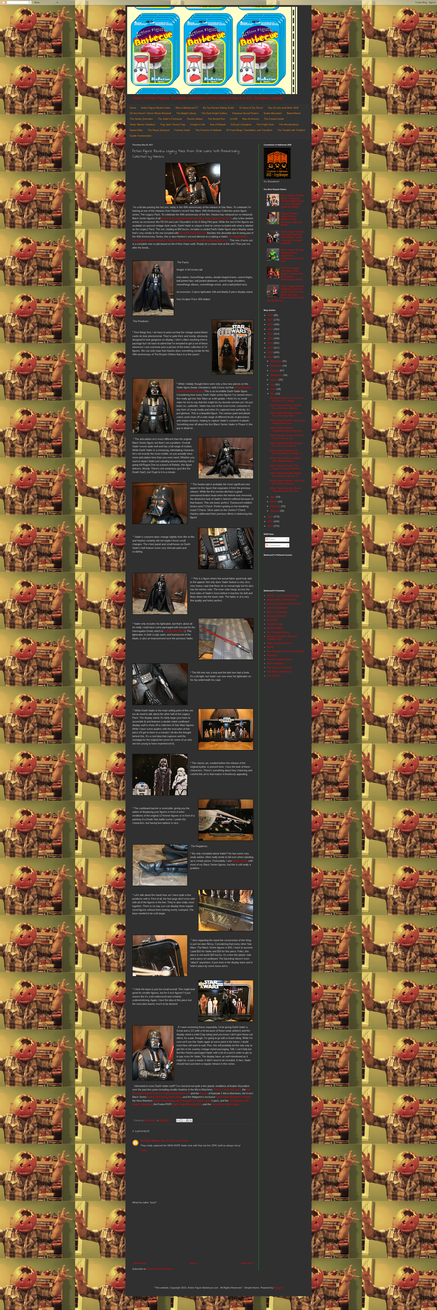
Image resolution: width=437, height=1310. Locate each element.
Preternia (272, 655)
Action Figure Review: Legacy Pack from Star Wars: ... (286, 414)
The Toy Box (273, 675)
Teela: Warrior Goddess (142, 124)
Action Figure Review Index (156, 107)
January (275, 510)
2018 (270, 352)
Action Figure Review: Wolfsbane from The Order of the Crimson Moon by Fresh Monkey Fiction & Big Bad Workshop (286, 293)
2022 (270, 333)
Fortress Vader (182, 130)
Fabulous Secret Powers (245, 113)
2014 (270, 526)
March (274, 501)
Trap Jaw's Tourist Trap (172, 124)
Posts (271, 539)
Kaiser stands (240, 860)
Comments (274, 545)
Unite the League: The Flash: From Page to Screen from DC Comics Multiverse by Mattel (292, 273)
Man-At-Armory (250, 118)
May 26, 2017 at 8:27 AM (174, 1140)
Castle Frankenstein (140, 135)
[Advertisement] (192, 1233)
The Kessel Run (216, 118)
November (276, 365)
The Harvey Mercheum (279, 671)
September (276, 375)
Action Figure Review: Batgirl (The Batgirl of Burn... (285, 459)
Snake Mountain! (273, 113)
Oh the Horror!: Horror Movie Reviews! (150, 113)
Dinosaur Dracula (276, 616)
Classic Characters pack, (227, 1089)
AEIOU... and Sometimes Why (283, 595)
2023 (270, 329)
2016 (270, 516)
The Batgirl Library (186, 113)
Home (133, 107)
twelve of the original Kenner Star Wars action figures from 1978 (196, 218)
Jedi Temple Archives (278, 632)
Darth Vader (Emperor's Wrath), (233, 1096)
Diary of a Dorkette (277, 611)
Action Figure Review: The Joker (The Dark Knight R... (286, 467)
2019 (270, 347)
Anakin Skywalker (157, 1096)
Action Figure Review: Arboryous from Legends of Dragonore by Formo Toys (292, 255)
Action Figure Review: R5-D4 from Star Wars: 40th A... (285, 407)
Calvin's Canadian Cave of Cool (284, 603)
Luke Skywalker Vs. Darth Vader (192, 1100)
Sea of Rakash (218, 124)
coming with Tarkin (174, 631)
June (273, 389)
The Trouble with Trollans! (291, 130)
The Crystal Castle (274, 118)
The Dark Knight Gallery (214, 113)
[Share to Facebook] (187, 1120)
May (273, 393)
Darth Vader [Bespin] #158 (186, 1104)
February (275, 506)
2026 (270, 315)
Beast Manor (294, 113)
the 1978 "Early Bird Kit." (192, 232)
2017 (270, 357)
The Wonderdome (289, 124)
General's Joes (275, 624)
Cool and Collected (277, 607)
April (273, 496)
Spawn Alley (136, 130)
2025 (270, 319)
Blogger (278, 1287)
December (276, 361)
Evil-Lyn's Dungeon (241, 124)
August (274, 379)
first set (204, 1093)
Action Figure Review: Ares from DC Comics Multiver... (287, 482)
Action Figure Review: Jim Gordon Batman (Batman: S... (287, 452)
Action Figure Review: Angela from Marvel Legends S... (285, 474)
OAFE (270, 647)
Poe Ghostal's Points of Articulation (285, 651)
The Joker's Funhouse (170, 118)
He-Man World (275, 628)
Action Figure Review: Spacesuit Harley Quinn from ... (287, 422)
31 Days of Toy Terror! (251, 107)
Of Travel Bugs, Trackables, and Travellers (249, 130)
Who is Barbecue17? (186, 107)
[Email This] (178, 1120)
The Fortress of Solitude (208, 130)
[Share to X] (184, 1120)
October (275, 370)
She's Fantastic (275, 663)
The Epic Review (150, 1140)
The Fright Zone (265, 124)
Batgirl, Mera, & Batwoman (281, 599)
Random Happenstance (279, 659)
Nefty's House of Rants (279, 643)
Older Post (247, 1263)
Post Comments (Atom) (159, 1268)
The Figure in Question (279, 667)
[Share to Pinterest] (191, 1120)
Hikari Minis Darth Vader (225, 1104)
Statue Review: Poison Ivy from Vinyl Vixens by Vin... (286, 437)
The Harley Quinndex (141, 118)
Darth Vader (174, 1096)
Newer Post (139, 1263)
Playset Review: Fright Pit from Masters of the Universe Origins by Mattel (291, 219)
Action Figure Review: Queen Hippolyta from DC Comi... (285, 489)
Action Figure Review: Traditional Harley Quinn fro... (287, 429)
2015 (270, 521)
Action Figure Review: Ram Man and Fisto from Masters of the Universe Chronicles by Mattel (292, 237)
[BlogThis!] (181, 1120)
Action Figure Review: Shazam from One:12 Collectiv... (286, 444)
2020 (270, 343)
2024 (270, 324)
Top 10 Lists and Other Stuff (283, 107)
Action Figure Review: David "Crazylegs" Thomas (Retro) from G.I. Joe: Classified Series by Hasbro (292, 201)
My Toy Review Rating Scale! (218, 107)
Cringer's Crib (197, 124)
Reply (143, 1150)
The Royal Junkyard (158, 130)
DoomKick (272, 619)
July (272, 384)
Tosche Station (195, 118)
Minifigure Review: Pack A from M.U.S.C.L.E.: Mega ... (286, 399)
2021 (270, 338)
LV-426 (233, 118)
